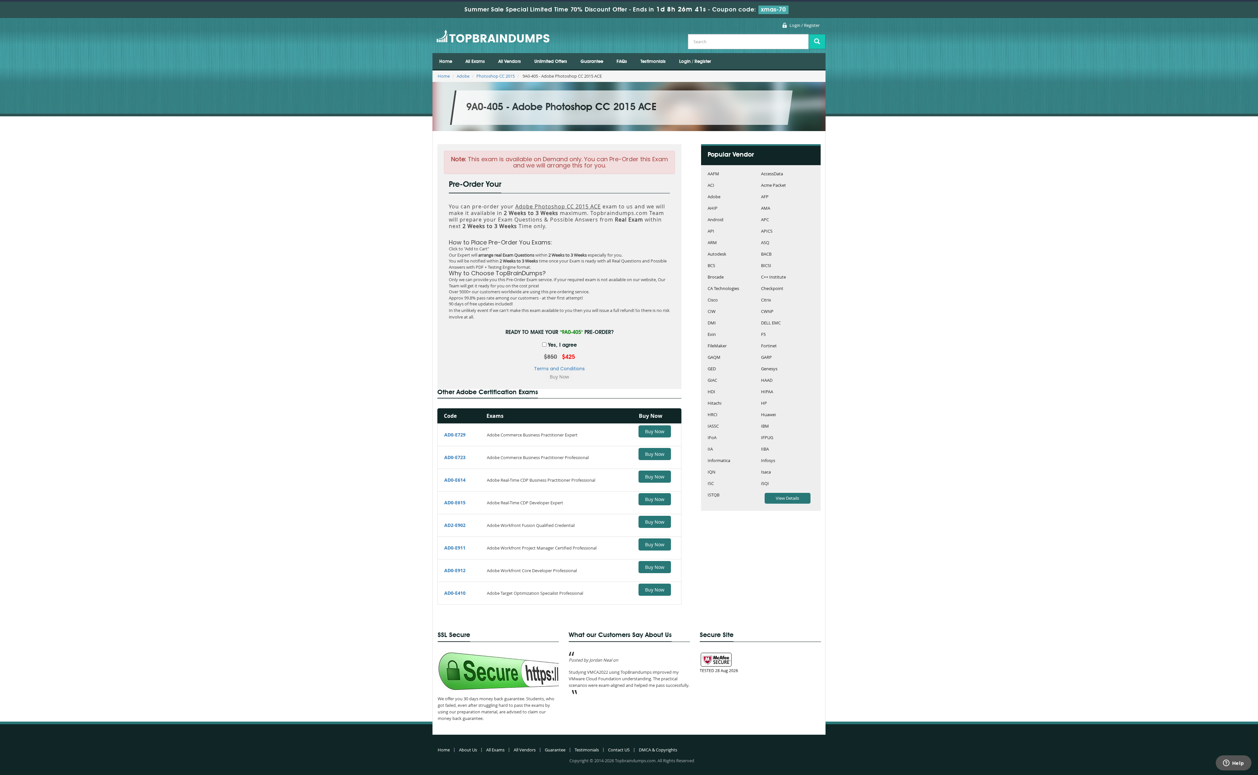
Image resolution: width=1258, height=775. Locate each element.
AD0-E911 (455, 548)
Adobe (463, 76)
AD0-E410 (455, 593)
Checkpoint (772, 288)
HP (764, 403)
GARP (766, 357)
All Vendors (509, 61)
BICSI (766, 265)
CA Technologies (723, 288)
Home (445, 61)
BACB (766, 254)
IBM (765, 426)
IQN (711, 472)
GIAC (712, 380)
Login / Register (805, 25)
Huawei (768, 415)
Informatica (719, 460)
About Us (468, 750)
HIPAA (767, 392)
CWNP (767, 311)
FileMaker (717, 346)
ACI (711, 185)
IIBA (765, 449)
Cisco (713, 300)
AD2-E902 (455, 525)
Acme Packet (773, 185)
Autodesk (717, 254)
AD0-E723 (455, 457)
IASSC (713, 426)
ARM (712, 243)
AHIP (712, 208)
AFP (765, 197)
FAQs (622, 61)
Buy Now (654, 431)
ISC (711, 483)
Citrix (766, 300)
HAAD (766, 380)
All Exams (475, 61)
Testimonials (653, 61)
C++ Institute (773, 277)
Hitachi (714, 403)
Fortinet (769, 346)
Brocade (716, 277)
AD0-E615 (455, 502)
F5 (763, 334)
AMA (765, 208)
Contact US (619, 750)
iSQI (765, 483)
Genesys (769, 369)
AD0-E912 (455, 570)
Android (715, 220)
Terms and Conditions (559, 368)
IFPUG (767, 438)
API (711, 231)
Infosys (768, 460)
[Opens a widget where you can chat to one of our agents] (1233, 763)
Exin (712, 334)
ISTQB (713, 495)
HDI (711, 392)
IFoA (712, 438)
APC (765, 220)
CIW (711, 311)
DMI (712, 323)
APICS (766, 231)
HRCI (712, 415)
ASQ (765, 243)
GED (712, 369)
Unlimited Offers (550, 61)
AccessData (772, 174)
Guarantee (592, 61)
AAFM (713, 174)
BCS (711, 265)
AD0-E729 (455, 435)
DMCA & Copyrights (658, 750)
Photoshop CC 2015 (495, 76)
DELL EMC (771, 323)
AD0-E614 (455, 480)
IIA (710, 449)
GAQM (714, 357)
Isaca (766, 472)
